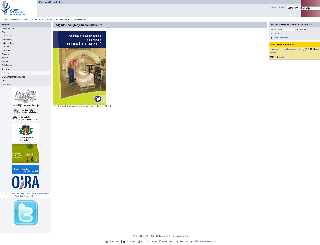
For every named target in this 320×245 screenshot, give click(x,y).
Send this (140, 236)
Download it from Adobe (25, 196)
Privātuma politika (180, 236)
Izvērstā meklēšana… (282, 37)
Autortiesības (168, 241)
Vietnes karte (115, 241)
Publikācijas (38, 20)
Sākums (25, 20)
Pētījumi (5, 47)
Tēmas (5, 61)
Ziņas (4, 32)
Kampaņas (7, 84)
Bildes (49, 20)
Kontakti (162, 236)
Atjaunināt (183, 241)
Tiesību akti (7, 39)
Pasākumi (6, 35)
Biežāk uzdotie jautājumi (204, 241)
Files (6, 73)
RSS (152, 236)
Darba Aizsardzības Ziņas (13, 77)
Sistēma (5, 54)
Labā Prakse (8, 43)
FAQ (4, 80)
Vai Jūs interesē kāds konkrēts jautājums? (291, 24)
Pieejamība (131, 241)
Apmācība (6, 58)
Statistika (6, 50)
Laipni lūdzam (8, 28)
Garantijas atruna (149, 241)
